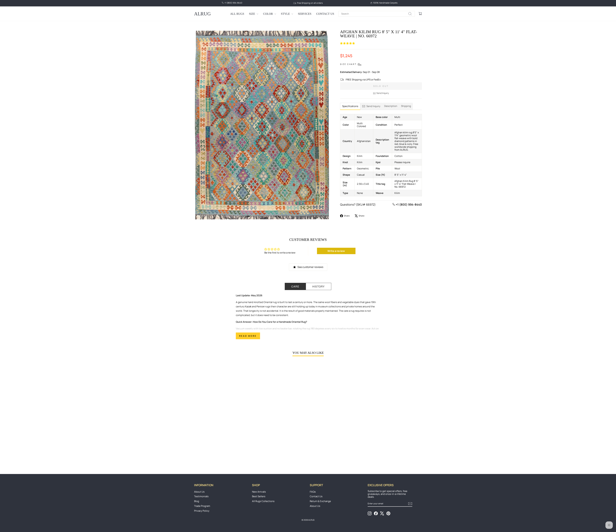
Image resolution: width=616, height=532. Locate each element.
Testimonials (201, 496)
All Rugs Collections (263, 501)
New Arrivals (259, 491)
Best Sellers (258, 496)
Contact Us (325, 13)
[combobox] (376, 14)
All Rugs (237, 13)
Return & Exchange (320, 501)
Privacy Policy (201, 510)
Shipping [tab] (406, 106)
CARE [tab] (295, 286)
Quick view (221, 440)
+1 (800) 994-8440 (408, 204)
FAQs (313, 491)
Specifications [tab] (350, 106)
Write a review (336, 251)
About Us (199, 491)
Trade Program (202, 506)
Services (304, 13)
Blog (196, 501)
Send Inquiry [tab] (373, 106)
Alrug (202, 13)
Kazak (248, 306)
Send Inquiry (382, 93)
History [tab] (318, 286)
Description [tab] (390, 106)
